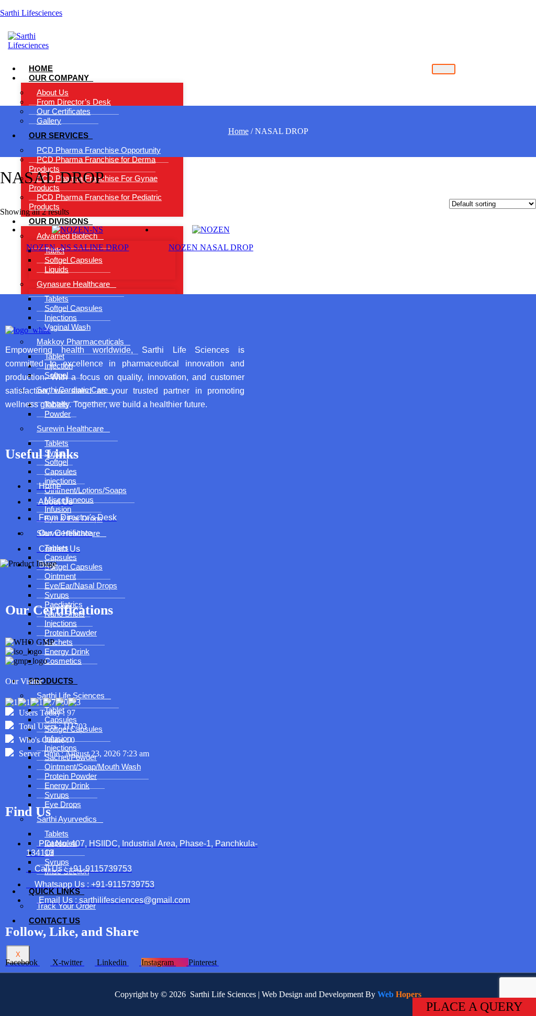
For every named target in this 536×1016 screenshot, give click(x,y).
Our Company (59, 77)
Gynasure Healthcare (73, 284)
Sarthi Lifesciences (31, 12)
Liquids (56, 269)
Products (51, 680)
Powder (57, 413)
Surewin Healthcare (70, 428)
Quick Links (54, 891)
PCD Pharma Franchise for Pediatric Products (95, 202)
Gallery (49, 120)
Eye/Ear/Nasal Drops (80, 585)
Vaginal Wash (67, 326)
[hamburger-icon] (443, 69)
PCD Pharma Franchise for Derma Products (92, 164)
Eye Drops (62, 804)
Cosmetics (63, 660)
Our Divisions (58, 221)
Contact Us (54, 920)
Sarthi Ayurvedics (67, 818)
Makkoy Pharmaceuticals (80, 341)
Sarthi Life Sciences (71, 695)
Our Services (58, 135)
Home (238, 131)
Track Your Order (66, 905)
